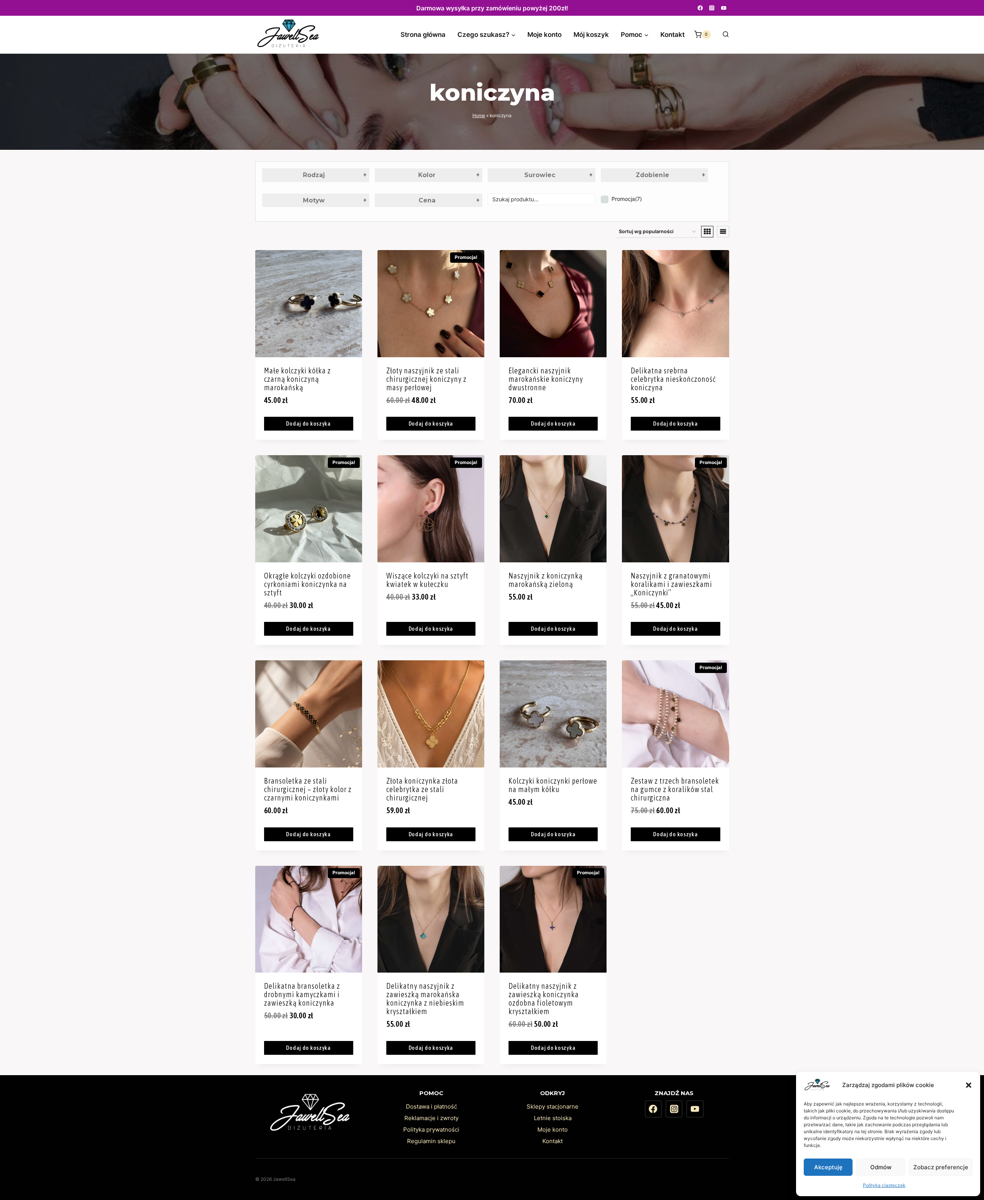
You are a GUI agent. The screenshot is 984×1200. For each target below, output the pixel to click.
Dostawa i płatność (431, 1106)
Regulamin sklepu (431, 1141)
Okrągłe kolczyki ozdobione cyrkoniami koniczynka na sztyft (307, 584)
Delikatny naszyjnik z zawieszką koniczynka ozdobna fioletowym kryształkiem (544, 998)
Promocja (627, 199)
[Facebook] (700, 8)
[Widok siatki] (707, 231)
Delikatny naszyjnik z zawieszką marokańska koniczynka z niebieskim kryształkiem (425, 998)
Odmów (880, 1167)
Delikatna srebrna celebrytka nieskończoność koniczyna (673, 379)
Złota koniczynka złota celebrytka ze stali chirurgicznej (422, 789)
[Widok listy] (723, 231)
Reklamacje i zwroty (431, 1118)
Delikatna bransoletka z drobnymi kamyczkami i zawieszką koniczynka (302, 994)
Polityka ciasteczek (884, 1185)
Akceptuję (828, 1167)
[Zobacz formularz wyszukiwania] (722, 34)
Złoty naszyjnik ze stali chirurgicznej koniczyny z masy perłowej (426, 379)
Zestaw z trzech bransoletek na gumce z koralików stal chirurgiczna (675, 789)
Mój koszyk (591, 34)
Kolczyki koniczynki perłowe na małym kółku (553, 785)
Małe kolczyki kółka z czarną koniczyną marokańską (297, 379)
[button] (968, 1085)
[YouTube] (724, 8)
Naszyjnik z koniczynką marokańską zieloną (546, 579)
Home (478, 115)
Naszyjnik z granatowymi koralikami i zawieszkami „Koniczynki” (671, 584)
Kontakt (672, 34)
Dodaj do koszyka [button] (308, 423)
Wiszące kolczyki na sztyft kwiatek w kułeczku (427, 579)
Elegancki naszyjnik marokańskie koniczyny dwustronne (546, 379)
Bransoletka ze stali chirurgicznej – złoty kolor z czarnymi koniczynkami (308, 789)
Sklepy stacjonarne (552, 1106)
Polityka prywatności (431, 1129)
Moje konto (544, 34)
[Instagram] (712, 8)
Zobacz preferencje (940, 1167)
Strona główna (423, 34)
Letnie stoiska (553, 1118)
